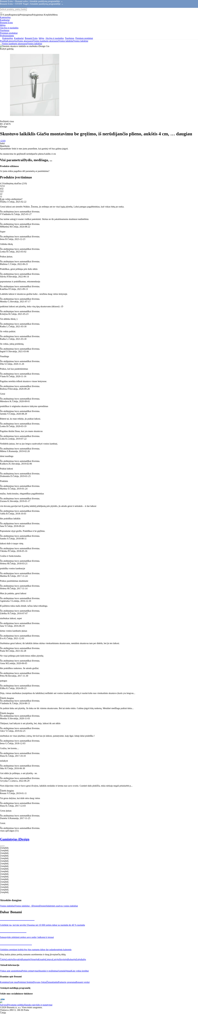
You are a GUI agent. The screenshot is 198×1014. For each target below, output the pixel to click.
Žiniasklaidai (52, 982)
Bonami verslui (83, 982)
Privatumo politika (15, 1005)
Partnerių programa (67, 982)
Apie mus (13, 982)
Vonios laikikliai (80, 41)
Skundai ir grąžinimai (48, 971)
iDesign (42, 906)
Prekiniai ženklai (25, 982)
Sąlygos (3, 1005)
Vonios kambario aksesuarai (46, 41)
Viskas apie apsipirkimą (11, 971)
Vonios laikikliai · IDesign (27, 906)
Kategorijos (12, 41)
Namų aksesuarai (25, 41)
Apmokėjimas (64, 971)
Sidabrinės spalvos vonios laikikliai (62, 906)
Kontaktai (4, 982)
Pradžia (3, 41)
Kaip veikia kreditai (80, 971)
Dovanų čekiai (39, 982)
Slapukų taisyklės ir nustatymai (38, 1005)
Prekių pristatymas (30, 971)
